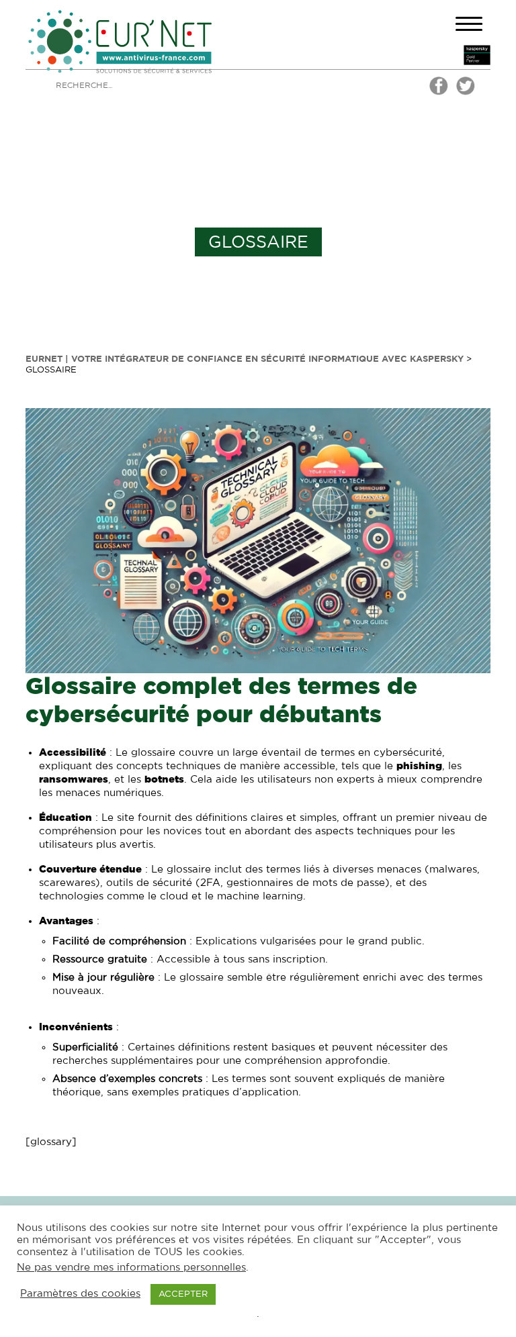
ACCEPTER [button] (183, 1294)
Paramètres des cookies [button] (80, 1294)
